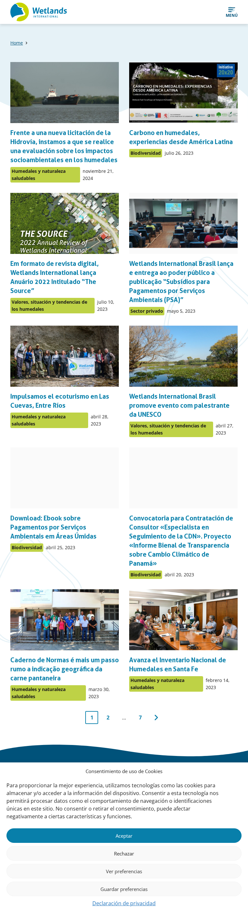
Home (16, 43)
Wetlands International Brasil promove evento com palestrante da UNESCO (179, 405)
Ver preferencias (124, 871)
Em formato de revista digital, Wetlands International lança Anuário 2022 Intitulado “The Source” (54, 277)
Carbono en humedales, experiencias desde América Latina (181, 137)
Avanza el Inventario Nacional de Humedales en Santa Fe (177, 664)
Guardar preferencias (124, 889)
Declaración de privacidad (124, 903)
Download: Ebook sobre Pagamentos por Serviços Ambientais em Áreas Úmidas (53, 527)
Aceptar (124, 836)
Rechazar (124, 853)
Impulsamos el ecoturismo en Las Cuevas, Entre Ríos (59, 401)
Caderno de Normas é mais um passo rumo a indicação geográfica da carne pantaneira (64, 669)
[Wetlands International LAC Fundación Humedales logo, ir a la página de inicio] (38, 12)
